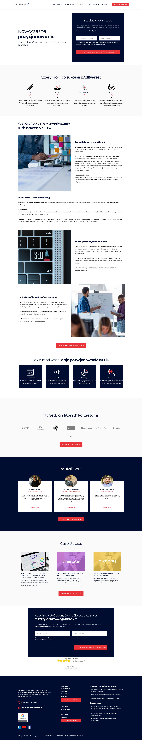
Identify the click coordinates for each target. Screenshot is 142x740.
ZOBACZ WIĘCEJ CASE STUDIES (71, 593)
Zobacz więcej (35, 507)
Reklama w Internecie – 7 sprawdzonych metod (105, 698)
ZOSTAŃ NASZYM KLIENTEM (71, 444)
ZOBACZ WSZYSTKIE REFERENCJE (71, 519)
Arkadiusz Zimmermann (71, 490)
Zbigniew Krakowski (107, 490)
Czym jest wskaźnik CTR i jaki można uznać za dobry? (106, 695)
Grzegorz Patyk (34, 490)
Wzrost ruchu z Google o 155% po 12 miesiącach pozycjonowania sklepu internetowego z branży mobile (106, 708)
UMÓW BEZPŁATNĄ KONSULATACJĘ (70, 345)
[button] (70, 436)
